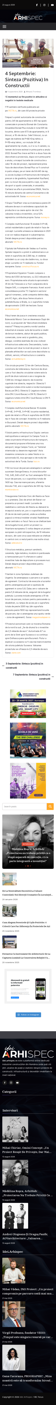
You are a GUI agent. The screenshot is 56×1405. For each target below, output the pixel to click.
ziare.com (16, 652)
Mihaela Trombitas (33, 91)
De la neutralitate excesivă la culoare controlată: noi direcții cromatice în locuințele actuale (27, 893)
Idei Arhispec (26, 1397)
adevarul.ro (16, 543)
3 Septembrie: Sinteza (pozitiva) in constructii (24, 665)
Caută (50, 806)
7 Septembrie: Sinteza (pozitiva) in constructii (31, 676)
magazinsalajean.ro (41, 617)
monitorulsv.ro (12, 489)
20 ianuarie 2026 (10, 899)
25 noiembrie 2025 (10, 931)
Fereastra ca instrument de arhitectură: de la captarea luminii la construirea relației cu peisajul (26, 956)
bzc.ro (37, 461)
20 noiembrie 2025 (10, 962)
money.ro (45, 217)
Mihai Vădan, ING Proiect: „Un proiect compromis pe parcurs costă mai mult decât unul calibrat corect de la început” (28, 1291)
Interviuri (28, 844)
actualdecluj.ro (18, 359)
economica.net (33, 196)
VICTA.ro (12, 110)
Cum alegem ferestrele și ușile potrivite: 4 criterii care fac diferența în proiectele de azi (26, 924)
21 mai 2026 (7, 1298)
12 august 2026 (8, 1157)
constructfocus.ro (30, 266)
